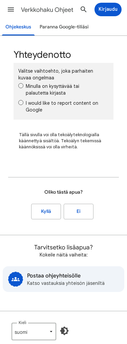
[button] (11, 9)
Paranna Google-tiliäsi (64, 27)
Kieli (22, 322)
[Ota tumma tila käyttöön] (64, 331)
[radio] (20, 85)
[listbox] (34, 331)
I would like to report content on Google (62, 106)
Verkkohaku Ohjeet (47, 10)
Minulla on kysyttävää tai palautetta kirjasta (52, 89)
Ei (79, 211)
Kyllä (46, 211)
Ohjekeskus (18, 27)
